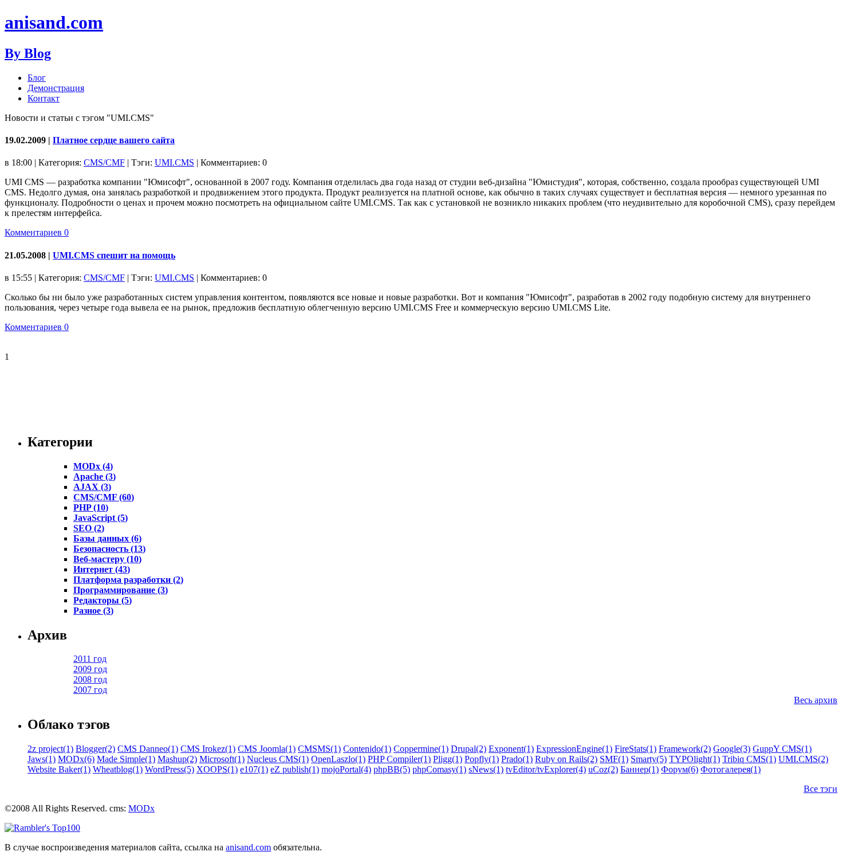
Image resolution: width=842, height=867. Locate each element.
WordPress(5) (169, 769)
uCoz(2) (603, 769)
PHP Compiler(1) (399, 759)
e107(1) (254, 769)
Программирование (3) (120, 590)
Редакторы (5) (102, 600)
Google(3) (731, 749)
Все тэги (820, 789)
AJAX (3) (92, 487)
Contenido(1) (367, 749)
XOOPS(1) (217, 769)
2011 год (90, 659)
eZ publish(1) (294, 769)
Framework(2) (685, 749)
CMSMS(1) (319, 749)
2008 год (90, 679)
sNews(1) (486, 769)
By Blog (28, 53)
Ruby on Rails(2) (566, 759)
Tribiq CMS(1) (749, 759)
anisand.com (54, 22)
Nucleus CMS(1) (278, 759)
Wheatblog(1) (118, 769)
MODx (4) (93, 466)
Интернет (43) (101, 569)
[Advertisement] (213, 397)
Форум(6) (679, 769)
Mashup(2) (177, 759)
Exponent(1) (511, 749)
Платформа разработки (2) (128, 579)
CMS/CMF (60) (103, 497)
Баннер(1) (639, 769)
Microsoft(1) (222, 759)
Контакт (43, 98)
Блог (36, 78)
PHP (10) (90, 507)
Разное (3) (93, 610)
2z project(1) (50, 749)
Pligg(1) (447, 759)
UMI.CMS (174, 162)
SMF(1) (614, 759)
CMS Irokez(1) (207, 749)
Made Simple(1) (126, 759)
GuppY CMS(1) (782, 749)
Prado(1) (517, 759)
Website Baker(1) (59, 769)
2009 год (90, 669)
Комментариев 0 (37, 232)
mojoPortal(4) (346, 769)
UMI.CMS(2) (803, 759)
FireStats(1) (635, 749)
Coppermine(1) (421, 749)
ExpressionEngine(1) (574, 749)
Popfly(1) (482, 759)
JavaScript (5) (100, 518)
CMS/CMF (104, 162)
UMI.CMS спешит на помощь (114, 255)
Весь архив (815, 700)
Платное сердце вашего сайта (114, 140)
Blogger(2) (95, 749)
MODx (141, 808)
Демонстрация (55, 88)
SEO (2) (88, 528)
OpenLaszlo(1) (338, 759)
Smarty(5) (649, 759)
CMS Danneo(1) (147, 749)
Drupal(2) (468, 749)
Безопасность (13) (109, 549)
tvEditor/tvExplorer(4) (546, 769)
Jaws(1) (41, 759)
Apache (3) (94, 476)
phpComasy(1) (439, 769)
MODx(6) (76, 759)
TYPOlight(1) (694, 759)
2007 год (90, 690)
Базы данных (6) (107, 538)
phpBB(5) (391, 769)
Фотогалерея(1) (731, 769)
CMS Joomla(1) (267, 749)
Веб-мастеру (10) (107, 559)
